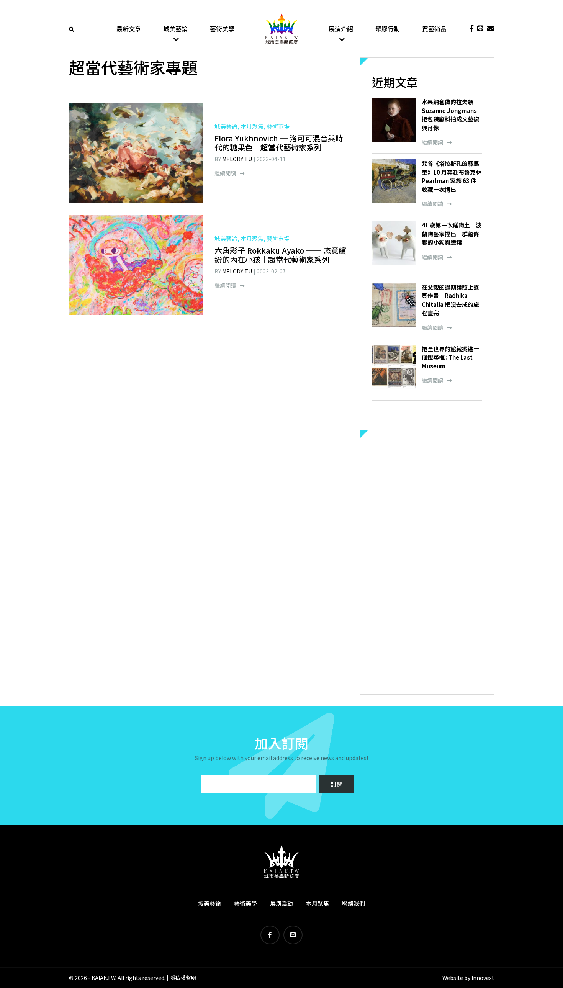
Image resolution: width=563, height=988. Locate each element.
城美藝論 (175, 28)
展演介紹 (341, 28)
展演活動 (281, 903)
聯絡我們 (353, 903)
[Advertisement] (427, 562)
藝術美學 (222, 28)
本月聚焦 (317, 903)
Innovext (482, 977)
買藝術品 (434, 28)
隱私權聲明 (183, 977)
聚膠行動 (387, 28)
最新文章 (128, 28)
